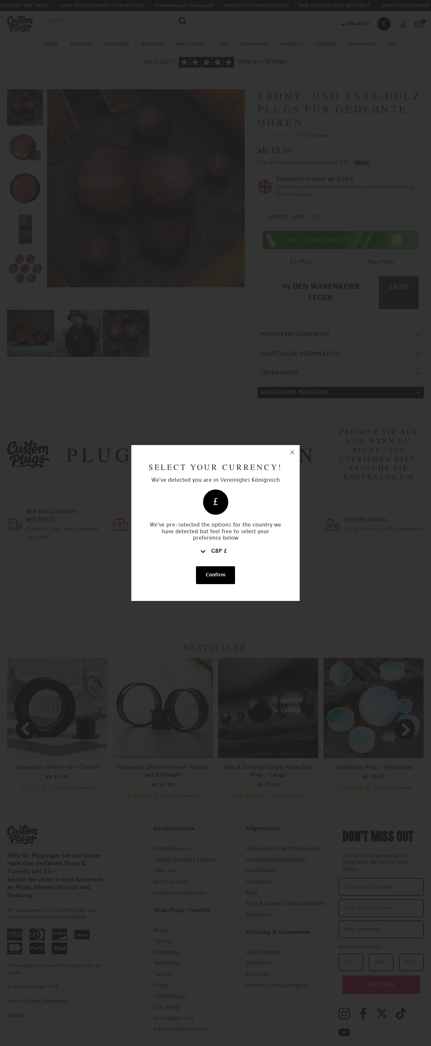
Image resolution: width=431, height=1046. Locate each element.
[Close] (292, 452)
